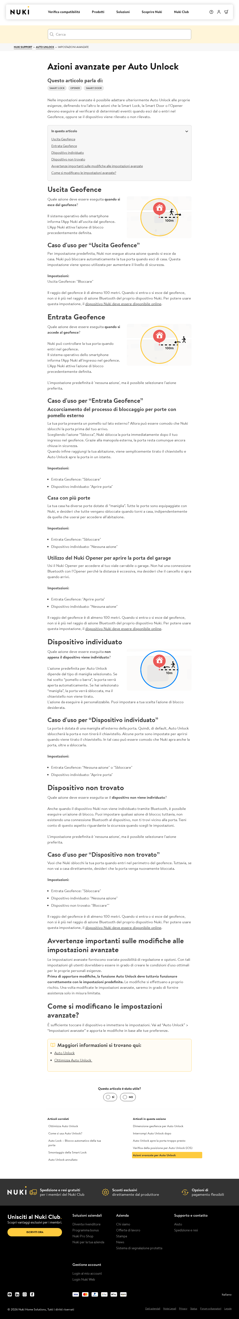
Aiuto (178, 1224)
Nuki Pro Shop (82, 1236)
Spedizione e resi (186, 1230)
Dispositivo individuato (67, 152)
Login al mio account (87, 1273)
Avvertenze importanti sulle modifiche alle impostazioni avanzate (97, 166)
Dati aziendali (152, 1308)
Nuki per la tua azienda (88, 1242)
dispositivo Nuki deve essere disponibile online (123, 303)
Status (193, 1308)
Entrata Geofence (64, 145)
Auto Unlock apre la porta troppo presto (159, 1140)
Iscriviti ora (34, 1232)
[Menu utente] (219, 11)
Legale (228, 1308)
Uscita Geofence (63, 139)
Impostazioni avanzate (73, 47)
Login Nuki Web (83, 1279)
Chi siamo (123, 1224)
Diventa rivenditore (86, 1224)
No (131, 1097)
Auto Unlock (45, 47)
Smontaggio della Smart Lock (67, 1152)
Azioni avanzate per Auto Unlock (154, 1155)
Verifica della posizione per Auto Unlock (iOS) (162, 1148)
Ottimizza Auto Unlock (73, 1060)
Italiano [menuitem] (227, 1294)
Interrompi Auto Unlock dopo (152, 1133)
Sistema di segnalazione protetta (139, 1248)
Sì (113, 1097)
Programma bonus (85, 1230)
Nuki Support (23, 47)
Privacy (183, 1308)
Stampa (121, 1236)
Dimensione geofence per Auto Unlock (158, 1126)
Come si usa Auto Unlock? (65, 1133)
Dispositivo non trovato (68, 159)
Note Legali (169, 1308)
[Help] (211, 11)
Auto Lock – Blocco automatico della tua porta (74, 1142)
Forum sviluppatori (210, 1308)
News (120, 1242)
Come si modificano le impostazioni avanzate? (83, 172)
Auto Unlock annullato (62, 1159)
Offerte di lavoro (128, 1230)
